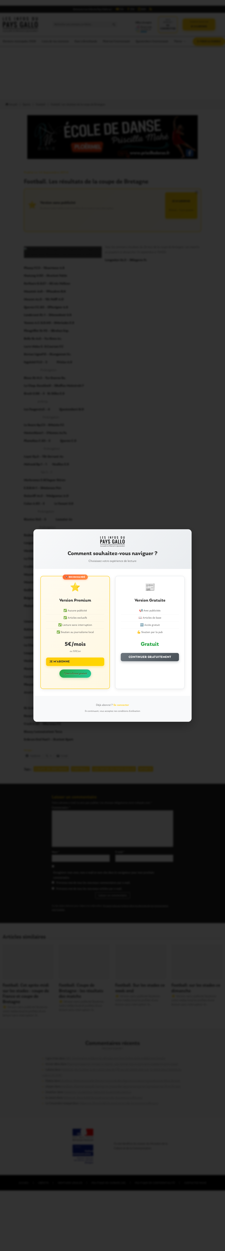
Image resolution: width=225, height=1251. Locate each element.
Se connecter (121, 705)
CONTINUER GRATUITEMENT (150, 657)
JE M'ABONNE (60, 661)
